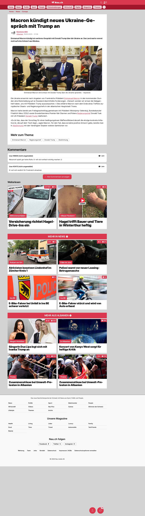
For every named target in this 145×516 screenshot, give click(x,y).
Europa (25, 12)
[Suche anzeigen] (101, 2)
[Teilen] (92, 510)
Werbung (21, 450)
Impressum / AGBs (65, 450)
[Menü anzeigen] (105, 2)
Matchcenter (72, 403)
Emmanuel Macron (72, 98)
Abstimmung (18, 126)
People (90, 403)
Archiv (50, 410)
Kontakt (42, 450)
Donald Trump (32, 116)
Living (30, 423)
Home (11, 12)
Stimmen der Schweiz (95, 406)
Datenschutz (52, 450)
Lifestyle (11, 410)
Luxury (70, 423)
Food (10, 427)
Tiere (30, 427)
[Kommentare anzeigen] (100, 510)
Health (10, 423)
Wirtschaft (12, 406)
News (18, 12)
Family (90, 423)
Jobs (35, 450)
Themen (31, 410)
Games (70, 406)
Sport (50, 403)
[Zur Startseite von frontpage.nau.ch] (57, 2)
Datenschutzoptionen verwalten (85, 450)
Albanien (20, 34)
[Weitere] (104, 7)
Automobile (72, 427)
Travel (50, 427)
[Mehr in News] (57, 236)
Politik (30, 403)
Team (29, 450)
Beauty (10, 431)
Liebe (50, 423)
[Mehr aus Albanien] (57, 315)
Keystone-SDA (22, 32)
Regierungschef (83, 113)
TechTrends (92, 427)
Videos (30, 406)
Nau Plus (51, 406)
